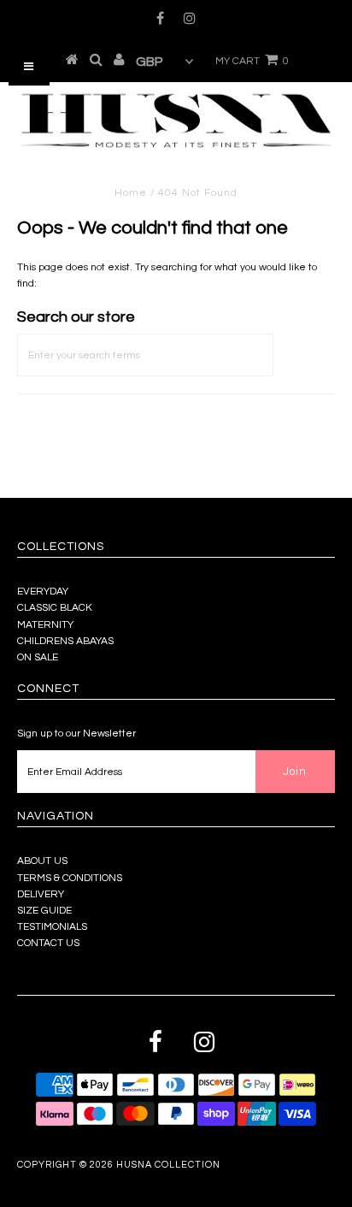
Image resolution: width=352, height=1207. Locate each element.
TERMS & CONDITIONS (69, 878)
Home (130, 192)
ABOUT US (42, 861)
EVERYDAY (42, 591)
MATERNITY (45, 624)
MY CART (252, 61)
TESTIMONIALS (52, 926)
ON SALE (37, 657)
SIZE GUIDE (44, 910)
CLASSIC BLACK (54, 607)
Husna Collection (168, 1164)
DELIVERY (40, 894)
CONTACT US (48, 943)
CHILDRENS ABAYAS (65, 641)
